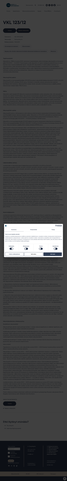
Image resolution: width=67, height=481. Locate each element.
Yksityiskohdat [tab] (33, 229)
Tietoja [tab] (53, 229)
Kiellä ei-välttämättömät (14, 254)
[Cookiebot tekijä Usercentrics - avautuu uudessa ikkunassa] (56, 226)
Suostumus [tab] (14, 229)
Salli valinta (33, 254)
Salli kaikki (52, 254)
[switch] (26, 249)
